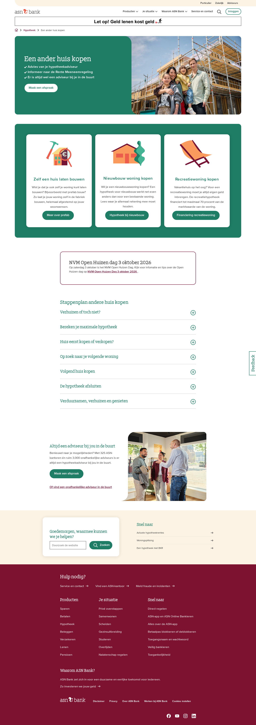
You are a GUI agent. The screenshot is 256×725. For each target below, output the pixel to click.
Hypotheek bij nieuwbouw (127, 215)
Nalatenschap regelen (113, 654)
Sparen (64, 608)
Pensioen (66, 654)
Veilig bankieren (158, 647)
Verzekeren (67, 639)
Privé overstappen (111, 608)
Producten (129, 11)
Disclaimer (98, 701)
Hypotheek (67, 624)
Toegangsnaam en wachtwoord (168, 639)
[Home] (27, 11)
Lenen (64, 647)
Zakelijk (219, 3)
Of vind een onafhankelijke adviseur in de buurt (81, 487)
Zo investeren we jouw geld (78, 686)
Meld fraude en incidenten (153, 586)
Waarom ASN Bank (173, 11)
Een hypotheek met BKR (150, 548)
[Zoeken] (219, 12)
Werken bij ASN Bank (155, 701)
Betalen (65, 616)
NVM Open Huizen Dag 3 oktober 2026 (113, 271)
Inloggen (233, 11)
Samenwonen (108, 616)
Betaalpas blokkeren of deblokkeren (172, 631)
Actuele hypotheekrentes (150, 532)
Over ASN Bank (130, 701)
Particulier (205, 3)
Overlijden (105, 647)
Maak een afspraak (41, 87)
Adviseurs (232, 3)
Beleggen (66, 631)
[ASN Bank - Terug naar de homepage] (72, 700)
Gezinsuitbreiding (110, 631)
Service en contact (202, 11)
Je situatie (148, 11)
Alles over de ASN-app (162, 624)
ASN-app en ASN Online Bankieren (170, 616)
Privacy (113, 701)
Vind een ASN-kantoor (110, 586)
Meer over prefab (58, 215)
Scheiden (105, 624)
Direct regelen (157, 608)
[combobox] (68, 545)
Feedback (252, 363)
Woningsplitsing (145, 540)
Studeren (105, 639)
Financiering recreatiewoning (196, 215)
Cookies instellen (181, 701)
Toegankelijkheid (159, 654)
